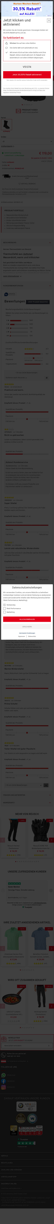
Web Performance (13, 609)
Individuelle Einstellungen (27, 633)
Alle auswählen (27, 619)
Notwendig (10, 605)
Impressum (21, 636)
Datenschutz (32, 636)
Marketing (10, 612)
